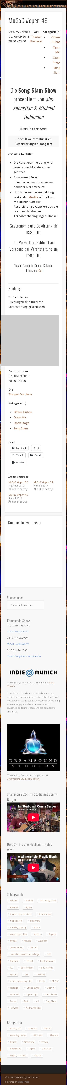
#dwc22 (29, 900)
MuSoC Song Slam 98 (18, 631)
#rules (33, 197)
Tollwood (14, 1007)
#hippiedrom (16, 920)
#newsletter (15, 1048)
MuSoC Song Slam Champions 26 (24, 656)
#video (13, 940)
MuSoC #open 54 (43, 482)
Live (27, 974)
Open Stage (21, 423)
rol (37, 1001)
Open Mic (20, 417)
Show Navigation (53, 31)
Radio (26, 1001)
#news (44, 1041)
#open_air (47, 1048)
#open (37, 927)
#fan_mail (38, 1035)
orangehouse (51, 994)
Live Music (40, 974)
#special (53, 934)
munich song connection (21, 981)
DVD (49, 954)
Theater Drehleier (20, 394)
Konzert (13, 974)
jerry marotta (47, 967)
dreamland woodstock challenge (24, 954)
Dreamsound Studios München (23, 778)
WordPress (23, 1081)
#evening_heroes (48, 900)
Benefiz (33, 947)
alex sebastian (16, 947)
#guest (29, 907)
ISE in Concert (26, 967)
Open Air (51, 987)
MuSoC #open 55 (18, 494)
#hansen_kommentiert (20, 914)
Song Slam (21, 428)
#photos (38, 934)
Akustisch (42, 940)
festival (29, 961)
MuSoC (55, 981)
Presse (13, 1001)
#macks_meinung (18, 927)
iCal (40, 270)
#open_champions (18, 934)
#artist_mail (15, 1028)
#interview (35, 920)
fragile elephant (47, 961)
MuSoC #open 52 (18, 482)
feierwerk (14, 961)
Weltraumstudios (33, 1007)
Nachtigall (14, 987)
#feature (14, 907)
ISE (11, 967)
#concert (14, 900)
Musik (42, 981)
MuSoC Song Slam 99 (18, 643)
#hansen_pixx (45, 914)
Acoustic (27, 940)
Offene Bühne (23, 412)
